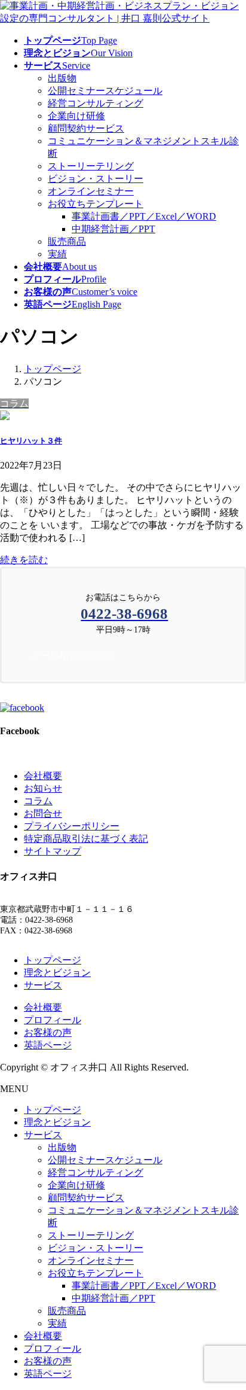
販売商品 (67, 241)
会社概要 (43, 776)
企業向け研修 (76, 116)
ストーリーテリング (91, 166)
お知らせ (43, 788)
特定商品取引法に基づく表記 (86, 839)
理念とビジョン (57, 973)
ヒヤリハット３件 (31, 440)
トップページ (52, 960)
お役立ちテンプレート (95, 204)
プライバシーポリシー (71, 826)
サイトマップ (52, 851)
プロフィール (52, 1020)
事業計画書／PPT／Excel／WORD (144, 216)
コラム (38, 801)
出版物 (62, 78)
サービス (43, 985)
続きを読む (24, 560)
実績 (57, 254)
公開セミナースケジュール (105, 91)
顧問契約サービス (86, 128)
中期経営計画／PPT (113, 229)
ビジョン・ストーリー (95, 179)
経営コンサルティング (95, 103)
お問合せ (43, 813)
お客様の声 (48, 1032)
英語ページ (48, 1045)
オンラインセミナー (91, 191)
